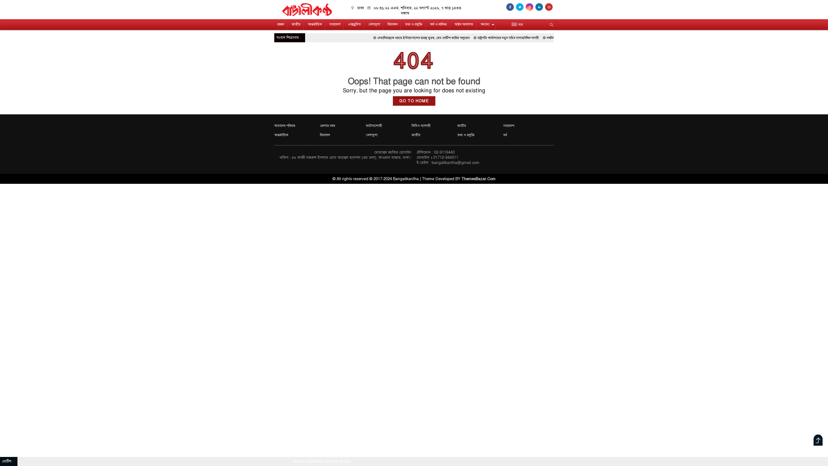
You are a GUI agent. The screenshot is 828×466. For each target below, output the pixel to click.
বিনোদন (393, 24)
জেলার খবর (327, 126)
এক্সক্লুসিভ (354, 24)
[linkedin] (540, 7)
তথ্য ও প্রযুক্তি (413, 24)
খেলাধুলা (374, 24)
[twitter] (521, 7)
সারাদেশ (334, 24)
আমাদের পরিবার (284, 126)
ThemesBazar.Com (478, 178)
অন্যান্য (485, 24)
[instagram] (530, 7)
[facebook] (511, 7)
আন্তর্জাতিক (315, 24)
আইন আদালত (464, 24)
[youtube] (549, 7)
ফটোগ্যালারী (374, 126)
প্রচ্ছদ (280, 24)
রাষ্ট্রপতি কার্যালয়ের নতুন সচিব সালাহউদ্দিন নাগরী (477, 38)
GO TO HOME (414, 101)
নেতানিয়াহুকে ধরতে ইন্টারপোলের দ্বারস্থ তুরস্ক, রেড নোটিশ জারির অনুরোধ (392, 38)
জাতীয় (296, 24)
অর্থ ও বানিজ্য (438, 24)
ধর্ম (505, 135)
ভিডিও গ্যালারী (421, 126)
